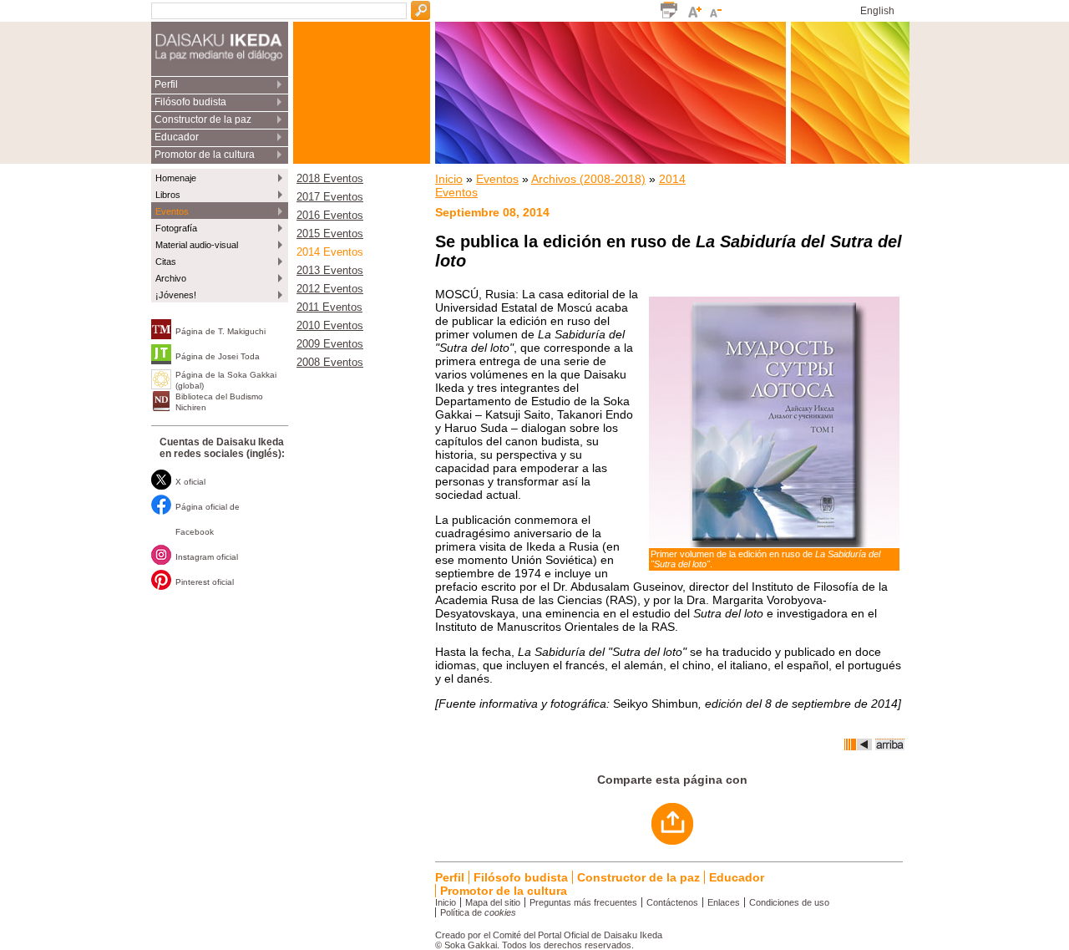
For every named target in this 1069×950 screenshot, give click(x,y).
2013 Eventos (329, 271)
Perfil (166, 84)
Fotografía (176, 228)
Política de (478, 912)
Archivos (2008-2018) (588, 178)
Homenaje (175, 178)
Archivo (170, 278)
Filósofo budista (190, 102)
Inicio (449, 178)
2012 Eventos (329, 289)
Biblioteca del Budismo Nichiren (219, 402)
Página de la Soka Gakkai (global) (225, 380)
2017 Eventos (329, 197)
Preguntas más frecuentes (583, 902)
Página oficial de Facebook (207, 519)
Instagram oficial (206, 556)
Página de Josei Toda (217, 356)
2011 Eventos (329, 307)
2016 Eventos (329, 215)
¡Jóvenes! (175, 295)
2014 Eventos (329, 252)
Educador (177, 137)
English (877, 11)
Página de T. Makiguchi (220, 331)
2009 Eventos (329, 344)
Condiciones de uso (789, 902)
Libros (167, 195)
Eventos (172, 211)
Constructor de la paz (203, 119)
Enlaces (723, 902)
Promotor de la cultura (205, 154)
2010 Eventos (329, 326)
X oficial (190, 481)
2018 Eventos (329, 179)
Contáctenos (672, 902)
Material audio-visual (196, 245)
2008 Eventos (329, 362)
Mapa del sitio (492, 902)
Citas (165, 262)
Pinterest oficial (204, 582)
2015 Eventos (329, 234)
